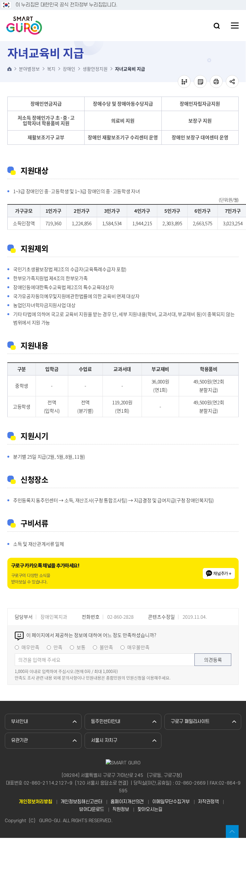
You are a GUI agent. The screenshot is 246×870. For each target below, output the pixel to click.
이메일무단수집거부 (171, 802)
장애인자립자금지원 (200, 103)
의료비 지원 (123, 120)
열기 (217, 26)
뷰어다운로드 (91, 809)
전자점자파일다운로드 (200, 81)
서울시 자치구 (104, 740)
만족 (57, 647)
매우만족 (30, 647)
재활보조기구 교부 (46, 137)
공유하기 (232, 81)
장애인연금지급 (46, 103)
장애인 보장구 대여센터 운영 (200, 137)
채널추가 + (222, 573)
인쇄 (216, 81)
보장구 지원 (200, 120)
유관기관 (19, 740)
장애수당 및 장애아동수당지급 (123, 103)
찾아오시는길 (149, 809)
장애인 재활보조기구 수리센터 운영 (123, 137)
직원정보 (120, 809)
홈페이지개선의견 (127, 802)
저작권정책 (208, 802)
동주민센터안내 (105, 721)
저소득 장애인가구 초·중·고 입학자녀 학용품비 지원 (46, 120)
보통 (81, 647)
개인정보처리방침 (35, 802)
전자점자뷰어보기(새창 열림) (184, 81)
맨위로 (232, 831)
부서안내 (19, 721)
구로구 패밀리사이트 (190, 721)
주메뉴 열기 (235, 25)
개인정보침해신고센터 (81, 802)
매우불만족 (138, 647)
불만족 (106, 647)
